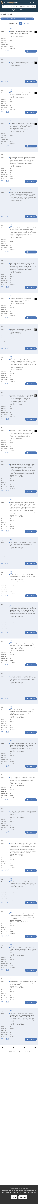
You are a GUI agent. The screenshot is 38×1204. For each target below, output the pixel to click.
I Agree (14, 1197)
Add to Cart (31, 51)
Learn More (23, 1197)
